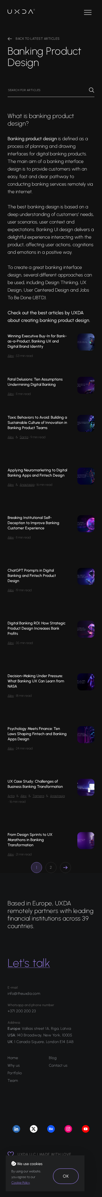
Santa (24, 437)
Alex (11, 356)
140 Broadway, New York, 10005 (44, 1035)
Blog (52, 1058)
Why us (14, 1065)
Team (13, 1080)
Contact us (58, 1065)
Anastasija (27, 485)
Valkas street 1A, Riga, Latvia (46, 1028)
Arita (11, 796)
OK (66, 1176)
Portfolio (15, 1073)
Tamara (38, 796)
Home (13, 1058)
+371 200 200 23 (22, 1011)
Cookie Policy (20, 1183)
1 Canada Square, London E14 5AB (44, 1041)
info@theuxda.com (24, 993)
